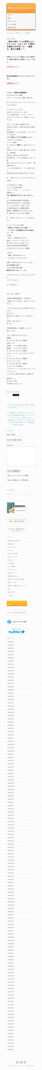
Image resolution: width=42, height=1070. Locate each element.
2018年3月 (11, 966)
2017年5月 (11, 998)
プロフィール (12, 21)
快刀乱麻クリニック (13, 576)
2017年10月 (11, 982)
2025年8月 (11, 680)
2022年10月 (11, 789)
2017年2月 (11, 1008)
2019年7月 (11, 914)
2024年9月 (11, 715)
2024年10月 (11, 712)
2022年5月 (11, 805)
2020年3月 (11, 889)
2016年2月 (11, 1046)
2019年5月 (11, 921)
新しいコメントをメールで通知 (18, 475)
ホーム (10, 14)
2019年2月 (11, 931)
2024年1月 (11, 741)
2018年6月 (11, 956)
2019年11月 (11, 902)
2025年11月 (11, 670)
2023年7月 (11, 760)
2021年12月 (11, 821)
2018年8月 (11, 950)
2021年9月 (11, 831)
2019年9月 (11, 908)
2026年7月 (11, 645)
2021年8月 (11, 834)
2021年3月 (11, 850)
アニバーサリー (12, 547)
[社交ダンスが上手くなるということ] (21, 8)
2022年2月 (11, 815)
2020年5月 (11, 882)
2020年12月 (11, 860)
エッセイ (10, 550)
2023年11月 (11, 748)
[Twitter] (18, 1062)
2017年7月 (11, 992)
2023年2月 (11, 776)
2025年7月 (11, 683)
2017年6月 (11, 995)
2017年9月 (11, 985)
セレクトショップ (13, 557)
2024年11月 (11, 709)
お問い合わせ (12, 27)
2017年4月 (11, 1001)
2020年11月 (11, 863)
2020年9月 (11, 870)
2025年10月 (11, 674)
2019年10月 (11, 905)
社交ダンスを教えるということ (16, 585)
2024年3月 (11, 735)
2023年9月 (11, 754)
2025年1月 (11, 703)
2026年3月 (11, 658)
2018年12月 (11, 937)
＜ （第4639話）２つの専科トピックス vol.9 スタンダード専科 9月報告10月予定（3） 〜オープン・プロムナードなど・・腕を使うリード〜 (22, 415)
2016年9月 (11, 1024)
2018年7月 (11, 953)
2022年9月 (11, 792)
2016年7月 (11, 1030)
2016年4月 (11, 1040)
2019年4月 (11, 924)
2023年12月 (11, 744)
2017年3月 (11, 1004)
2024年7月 (11, 722)
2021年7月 (11, 837)
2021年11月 (11, 825)
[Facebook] (21, 1062)
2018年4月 (11, 963)
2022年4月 (11, 809)
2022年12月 (11, 783)
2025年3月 (11, 696)
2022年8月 (11, 796)
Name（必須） (11, 434)
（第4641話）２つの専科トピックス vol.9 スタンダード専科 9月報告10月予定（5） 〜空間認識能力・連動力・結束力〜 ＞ (21, 422)
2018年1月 (11, 972)
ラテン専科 (11, 563)
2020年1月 (11, 895)
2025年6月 (11, 687)
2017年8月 (11, 988)
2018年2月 (11, 969)
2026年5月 (11, 651)
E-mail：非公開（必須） (14, 440)
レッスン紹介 (12, 24)
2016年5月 (11, 1036)
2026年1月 (11, 664)
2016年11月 (11, 1017)
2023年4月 (11, 770)
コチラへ (10, 67)
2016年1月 (11, 1049)
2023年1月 (11, 780)
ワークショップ (12, 569)
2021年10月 (11, 828)
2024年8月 (11, 719)
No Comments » (13, 407)
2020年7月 (11, 876)
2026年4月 (11, 654)
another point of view (13, 540)
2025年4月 (11, 693)
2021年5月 (11, 844)
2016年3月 (11, 1043)
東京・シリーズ (12, 582)
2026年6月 (11, 648)
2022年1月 (11, 818)
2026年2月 (11, 661)
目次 (9, 18)
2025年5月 (11, 690)
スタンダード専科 (13, 33)
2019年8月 (11, 911)
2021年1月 (11, 857)
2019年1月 (11, 934)
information (11, 544)
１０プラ (10, 595)
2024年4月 (11, 731)
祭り (9, 589)
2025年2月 (11, 699)
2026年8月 (11, 642)
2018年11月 (11, 940)
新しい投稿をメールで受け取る (18, 480)
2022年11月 (11, 786)
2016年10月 (11, 1020)
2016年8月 (11, 1027)
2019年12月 (11, 898)
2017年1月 (11, 1011)
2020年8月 (11, 873)
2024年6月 (11, 725)
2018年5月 (11, 959)
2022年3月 (11, 812)
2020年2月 (11, 892)
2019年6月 (11, 918)
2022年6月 (11, 802)
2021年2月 (11, 854)
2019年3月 (11, 927)
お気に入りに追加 (14, 392)
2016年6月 (11, 1033)
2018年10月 (11, 943)
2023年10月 (11, 751)
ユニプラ (10, 560)
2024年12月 (11, 706)
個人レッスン (11, 573)
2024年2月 (11, 738)
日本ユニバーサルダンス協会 (16, 579)
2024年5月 (11, 728)
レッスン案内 (25, 33)
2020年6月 (11, 879)
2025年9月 (11, 677)
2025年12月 (11, 667)
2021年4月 (11, 847)
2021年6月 (11, 841)
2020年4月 (11, 886)
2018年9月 (11, 947)
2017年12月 (11, 976)
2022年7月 (11, 799)
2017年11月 (11, 979)
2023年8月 (11, 757)
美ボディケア (11, 592)
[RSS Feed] (25, 1062)
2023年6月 (11, 764)
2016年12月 (11, 1014)
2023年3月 (11, 773)
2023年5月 (11, 767)
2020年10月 (11, 866)
